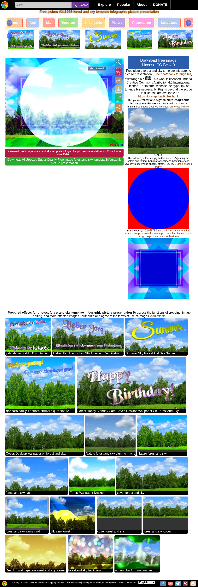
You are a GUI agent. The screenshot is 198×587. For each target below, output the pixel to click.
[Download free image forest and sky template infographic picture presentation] (118, 89)
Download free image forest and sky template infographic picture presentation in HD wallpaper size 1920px (64, 153)
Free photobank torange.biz (172, 74)
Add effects (158, 316)
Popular (123, 5)
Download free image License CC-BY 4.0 (158, 62)
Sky (48, 22)
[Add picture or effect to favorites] (10, 63)
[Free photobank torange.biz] (5, 5)
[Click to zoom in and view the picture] (118, 63)
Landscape (169, 22)
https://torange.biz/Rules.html (158, 96)
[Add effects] (118, 98)
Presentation (141, 22)
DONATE (160, 5)
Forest (15, 22)
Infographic (93, 22)
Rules (121, 582)
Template (68, 22)
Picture (117, 22)
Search (83, 4)
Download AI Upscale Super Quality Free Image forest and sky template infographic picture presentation (64, 161)
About (142, 5)
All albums (131, 582)
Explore (104, 5)
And (33, 22)
